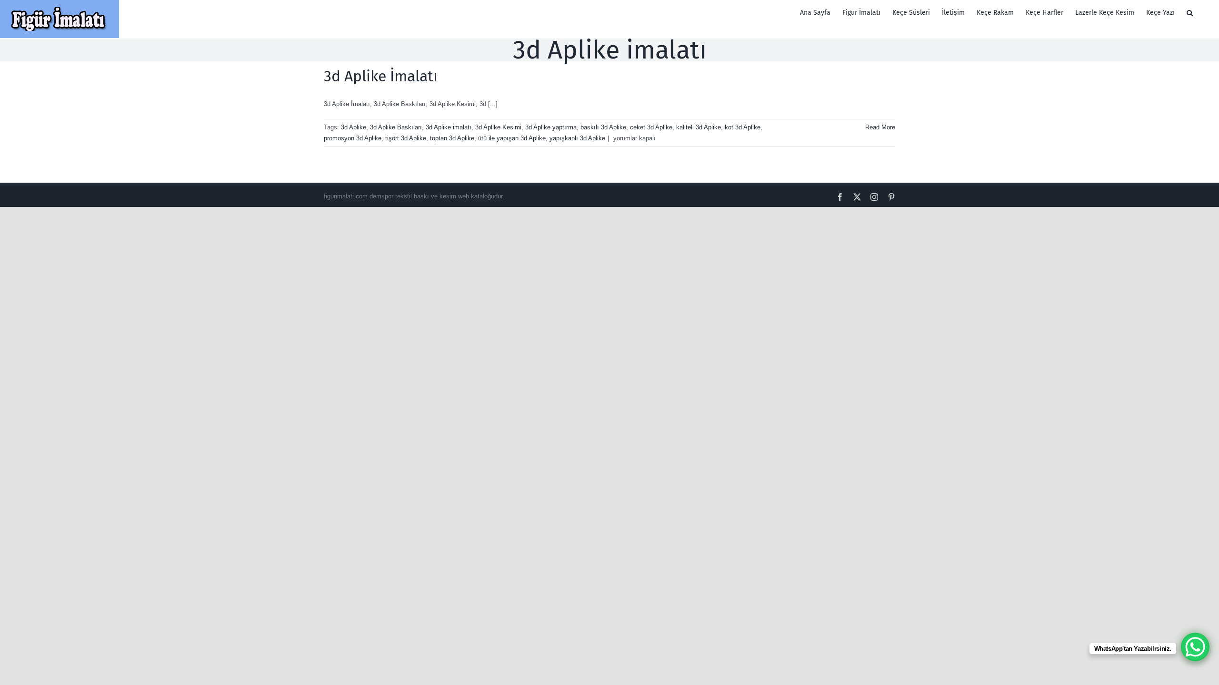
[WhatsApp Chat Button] (1195, 647)
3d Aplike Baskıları (396, 127)
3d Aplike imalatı (448, 127)
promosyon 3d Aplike (352, 138)
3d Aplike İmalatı (381, 76)
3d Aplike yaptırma (551, 127)
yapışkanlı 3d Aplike (577, 138)
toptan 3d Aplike (452, 138)
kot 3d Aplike (742, 127)
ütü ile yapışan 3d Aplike (512, 138)
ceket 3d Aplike (651, 127)
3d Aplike (353, 127)
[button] (1190, 13)
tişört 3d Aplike (405, 138)
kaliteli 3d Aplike (698, 127)
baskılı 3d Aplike (603, 127)
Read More (880, 127)
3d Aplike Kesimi (498, 127)
